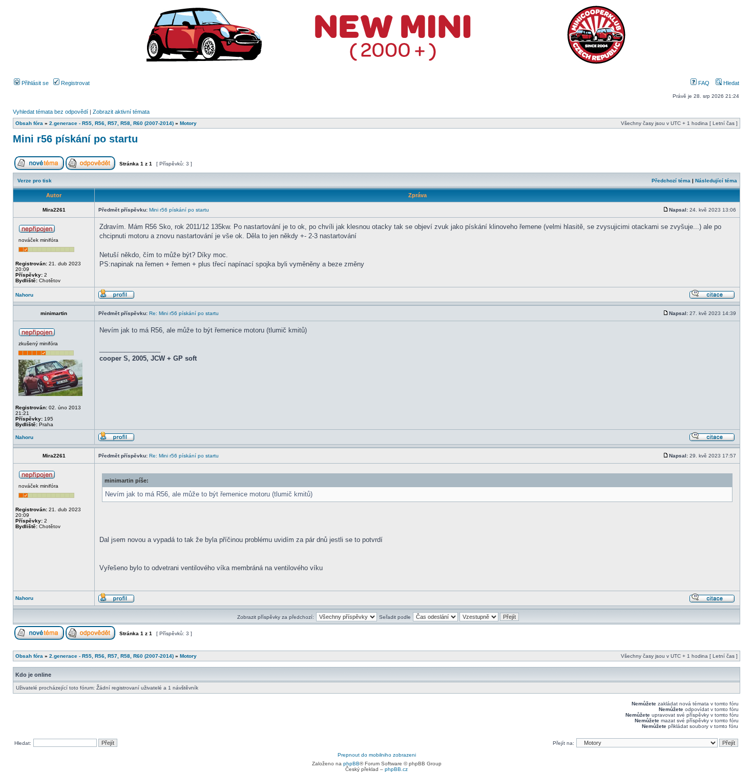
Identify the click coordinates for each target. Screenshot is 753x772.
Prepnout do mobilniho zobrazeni (377, 755)
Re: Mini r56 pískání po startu (184, 313)
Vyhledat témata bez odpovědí (50, 112)
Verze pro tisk (34, 180)
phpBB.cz (396, 769)
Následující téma (716, 180)
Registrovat (74, 83)
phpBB (351, 763)
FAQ (703, 83)
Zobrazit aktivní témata (121, 112)
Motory (188, 123)
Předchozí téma (671, 180)
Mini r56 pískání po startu (75, 138)
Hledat (730, 83)
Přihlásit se (34, 83)
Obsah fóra (29, 123)
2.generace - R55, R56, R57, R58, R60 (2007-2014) (111, 123)
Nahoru (24, 295)
